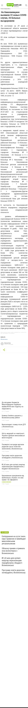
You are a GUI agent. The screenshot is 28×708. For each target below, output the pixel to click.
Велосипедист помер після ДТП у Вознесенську (14, 425)
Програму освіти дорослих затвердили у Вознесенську (12, 456)
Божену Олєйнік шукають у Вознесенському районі (12, 417)
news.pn (3, 337)
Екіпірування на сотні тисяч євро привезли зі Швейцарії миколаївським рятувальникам (14, 540)
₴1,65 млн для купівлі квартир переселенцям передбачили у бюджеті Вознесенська (13, 466)
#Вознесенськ (4, 339)
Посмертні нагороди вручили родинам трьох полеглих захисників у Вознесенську (13, 446)
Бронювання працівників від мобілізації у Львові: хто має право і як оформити (13, 478)
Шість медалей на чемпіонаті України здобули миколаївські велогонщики (13, 435)
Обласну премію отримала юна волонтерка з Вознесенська (13, 550)
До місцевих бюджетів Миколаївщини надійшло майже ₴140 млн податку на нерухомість (12, 405)
